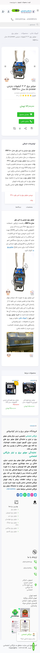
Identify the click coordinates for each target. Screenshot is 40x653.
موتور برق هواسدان (11, 519)
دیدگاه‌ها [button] (18, 207)
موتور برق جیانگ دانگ (12, 524)
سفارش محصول (24, 114)
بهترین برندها (13, 506)
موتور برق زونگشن (11, 528)
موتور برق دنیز (12, 516)
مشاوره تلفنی (25, 121)
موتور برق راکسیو (12, 531)
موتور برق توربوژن (11, 513)
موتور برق (14, 509)
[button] (15, 10)
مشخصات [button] (29, 207)
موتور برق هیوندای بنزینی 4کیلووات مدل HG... (11, 401)
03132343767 (32, 19)
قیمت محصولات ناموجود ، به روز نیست (20, 2)
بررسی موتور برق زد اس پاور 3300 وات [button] (21, 198)
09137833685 (20, 19)
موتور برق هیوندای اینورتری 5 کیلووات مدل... (29, 401)
